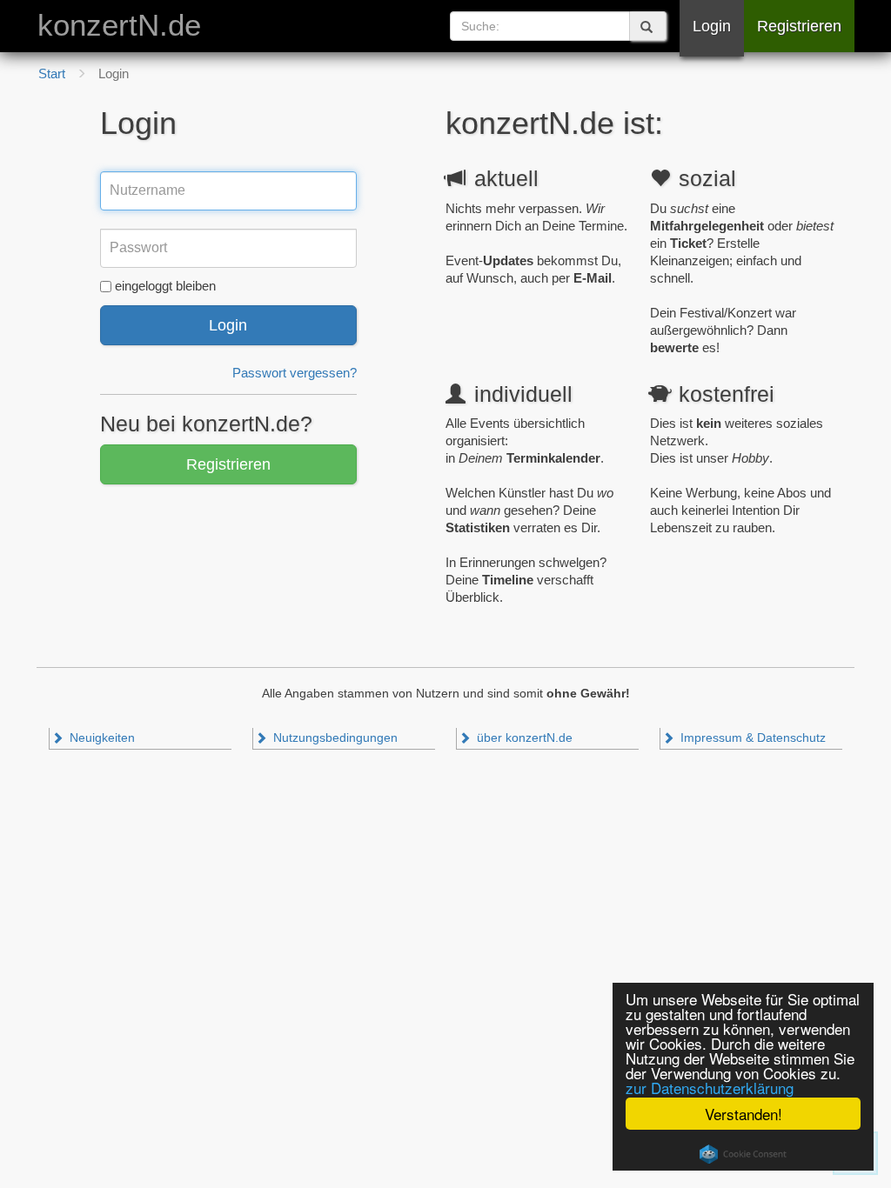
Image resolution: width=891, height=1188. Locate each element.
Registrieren (799, 26)
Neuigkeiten (100, 737)
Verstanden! (743, 1114)
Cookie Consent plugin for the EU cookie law (743, 1154)
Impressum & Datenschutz (751, 737)
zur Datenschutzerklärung (710, 1087)
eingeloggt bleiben (165, 285)
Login (712, 26)
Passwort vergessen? (294, 372)
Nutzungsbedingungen (334, 737)
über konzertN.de (523, 737)
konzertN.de (119, 25)
